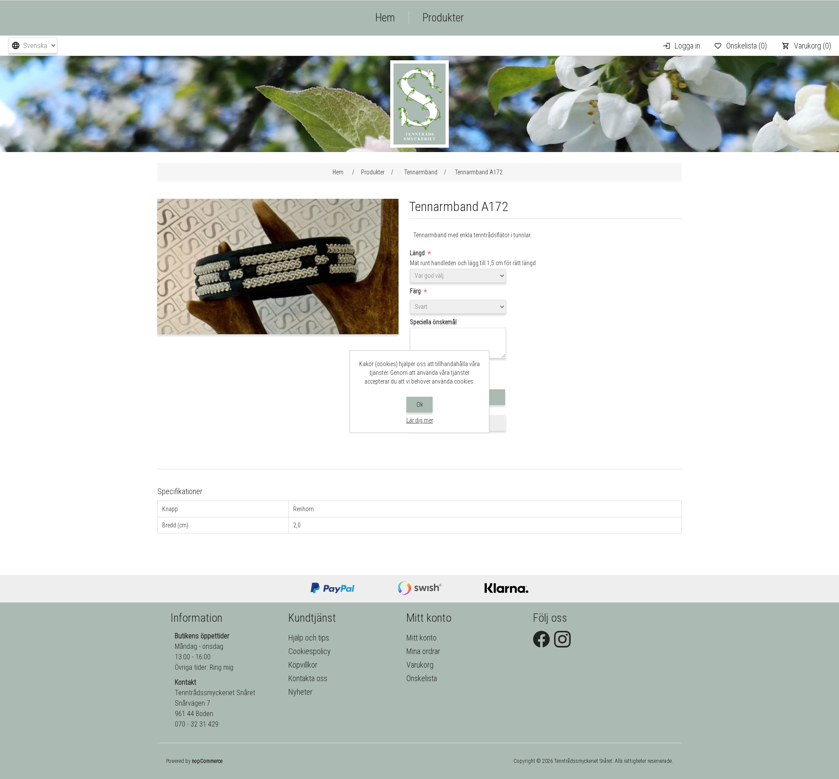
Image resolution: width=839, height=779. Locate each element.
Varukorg (419, 664)
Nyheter (300, 691)
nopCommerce (207, 761)
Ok (419, 404)
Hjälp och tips (308, 637)
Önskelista (421, 678)
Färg (416, 290)
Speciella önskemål (433, 322)
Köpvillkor (302, 664)
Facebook (541, 639)
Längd (418, 252)
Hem (385, 17)
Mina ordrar (423, 651)
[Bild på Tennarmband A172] (278, 332)
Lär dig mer (419, 420)
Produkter (443, 17)
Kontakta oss (307, 678)
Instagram (562, 639)
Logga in (687, 45)
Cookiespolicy (309, 651)
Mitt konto (421, 637)
